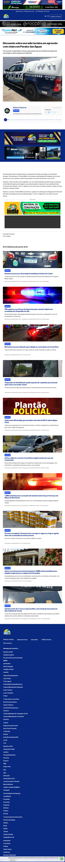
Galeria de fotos (22, 640)
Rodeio (5, 735)
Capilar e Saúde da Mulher (11, 788)
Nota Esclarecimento (10, 703)
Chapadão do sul (8, 838)
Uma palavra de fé (9, 779)
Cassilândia (7, 797)
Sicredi (5, 814)
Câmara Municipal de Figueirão (13, 688)
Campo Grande (8, 835)
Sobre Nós (34, 640)
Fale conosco (7, 644)
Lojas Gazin (7, 679)
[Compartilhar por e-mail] (54, 113)
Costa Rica (6, 844)
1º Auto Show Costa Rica (11, 700)
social (5, 741)
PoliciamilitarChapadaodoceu (12, 685)
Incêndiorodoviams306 (10, 738)
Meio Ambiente (8, 785)
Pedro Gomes (7, 691)
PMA (4, 764)
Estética (6, 720)
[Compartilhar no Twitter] (51, 113)
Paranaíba (6, 800)
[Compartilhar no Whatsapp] (45, 113)
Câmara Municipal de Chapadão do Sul (15, 714)
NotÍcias (6, 808)
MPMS (5, 661)
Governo (6, 711)
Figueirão (6, 806)
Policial (5, 847)
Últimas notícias (8, 640)
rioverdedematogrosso (10, 708)
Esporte (6, 761)
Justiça (5, 832)
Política (5, 811)
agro (4, 773)
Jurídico (5, 753)
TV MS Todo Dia (46, 640)
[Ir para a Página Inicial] (6, 16)
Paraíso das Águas (9, 820)
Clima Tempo (7, 850)
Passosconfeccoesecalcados (13, 658)
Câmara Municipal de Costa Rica (13, 717)
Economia (6, 803)
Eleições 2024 (8, 747)
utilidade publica (8, 655)
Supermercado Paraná (10, 726)
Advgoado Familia (9, 750)
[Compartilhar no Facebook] (48, 113)
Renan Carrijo (45, 468)
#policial (7, 271)
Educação (6, 776)
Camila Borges (45, 282)
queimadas (6, 664)
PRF (4, 770)
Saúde (5, 829)
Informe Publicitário (9, 856)
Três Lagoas (7, 682)
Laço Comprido (8, 694)
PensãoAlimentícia (9, 756)
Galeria (5, 823)
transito (5, 673)
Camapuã (6, 791)
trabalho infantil (8, 670)
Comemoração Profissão (11, 782)
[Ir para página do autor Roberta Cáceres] (7, 111)
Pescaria (6, 758)
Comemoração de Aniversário (12, 818)
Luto (4, 744)
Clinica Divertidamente (10, 676)
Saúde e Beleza (8, 706)
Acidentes (6, 853)
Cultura (5, 723)
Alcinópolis (6, 841)
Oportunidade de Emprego (11, 794)
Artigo (5, 696)
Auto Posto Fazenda (9, 729)
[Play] (5, 119)
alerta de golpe (8, 667)
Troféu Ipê (6, 732)
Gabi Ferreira (27, 355)
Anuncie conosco (56, 16)
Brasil (5, 826)
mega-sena (7, 767)
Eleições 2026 (8, 653)
